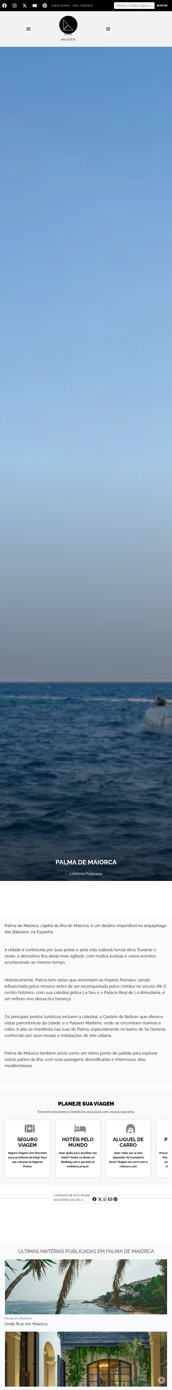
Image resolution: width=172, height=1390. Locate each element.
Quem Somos (61, 5)
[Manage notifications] (161, 1380)
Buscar (162, 5)
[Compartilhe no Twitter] (100, 1199)
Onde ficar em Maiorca (25, 1324)
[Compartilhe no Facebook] (94, 1199)
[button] (28, 29)
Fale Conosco (83, 5)
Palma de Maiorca (18, 1318)
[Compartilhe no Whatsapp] (105, 1199)
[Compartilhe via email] (110, 1199)
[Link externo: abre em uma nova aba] (86, 899)
